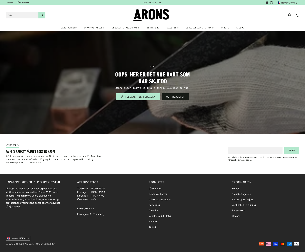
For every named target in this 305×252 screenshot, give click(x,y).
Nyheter (153, 221)
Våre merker (156, 188)
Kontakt (236, 188)
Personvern (238, 210)
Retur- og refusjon (242, 199)
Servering (154, 205)
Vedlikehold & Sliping (244, 205)
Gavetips (154, 210)
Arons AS (29, 244)
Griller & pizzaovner (160, 199)
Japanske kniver (158, 194)
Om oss (236, 215)
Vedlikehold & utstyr (160, 215)
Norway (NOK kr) (289, 3)
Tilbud (152, 226)
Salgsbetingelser (241, 194)
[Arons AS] (152, 15)
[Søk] (41, 15)
